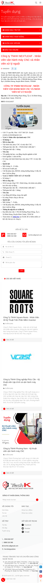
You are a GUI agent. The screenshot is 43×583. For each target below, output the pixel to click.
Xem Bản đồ (34, 563)
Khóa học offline (27, 510)
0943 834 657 (8, 539)
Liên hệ (4, 516)
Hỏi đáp (4, 528)
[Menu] (40, 2)
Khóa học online (27, 513)
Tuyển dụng (6, 531)
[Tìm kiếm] (36, 2)
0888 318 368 (8, 542)
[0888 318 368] (3, 580)
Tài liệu (4, 525)
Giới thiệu (5, 510)
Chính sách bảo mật (8, 579)
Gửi (21, 270)
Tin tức (4, 513)
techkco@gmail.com (35, 235)
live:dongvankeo (9, 549)
